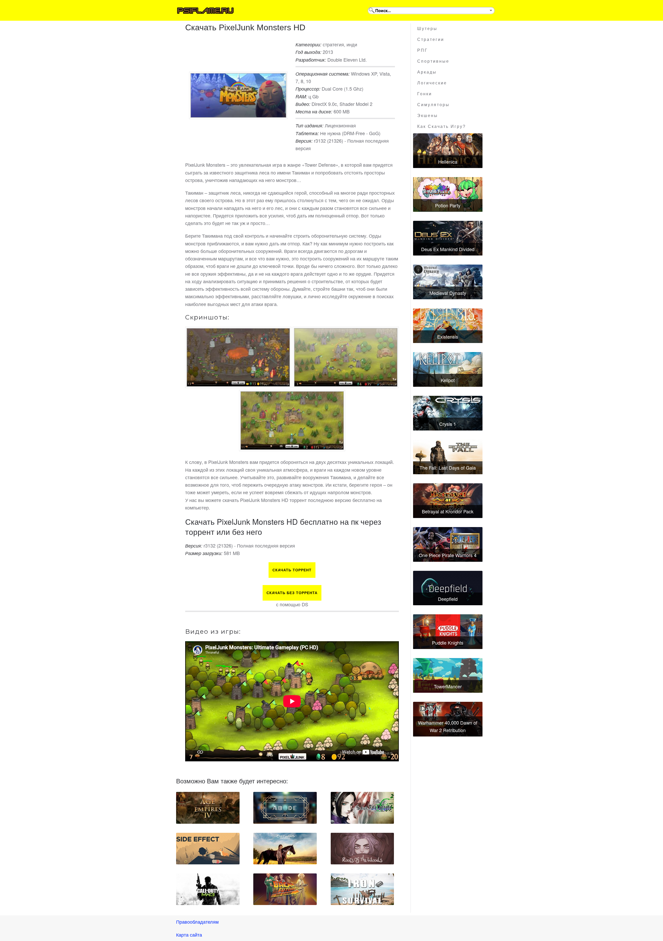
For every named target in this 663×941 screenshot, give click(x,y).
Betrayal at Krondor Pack (447, 511)
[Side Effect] (208, 848)
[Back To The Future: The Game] (285, 889)
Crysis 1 (447, 423)
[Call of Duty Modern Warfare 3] (208, 889)
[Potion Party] (447, 194)
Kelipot (448, 380)
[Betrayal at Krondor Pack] (447, 500)
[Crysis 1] (447, 413)
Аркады (427, 72)
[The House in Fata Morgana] (362, 807)
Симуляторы (433, 105)
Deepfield (448, 598)
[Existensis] (447, 325)
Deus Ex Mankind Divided (447, 249)
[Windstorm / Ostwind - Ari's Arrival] (285, 848)
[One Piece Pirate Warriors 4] (447, 544)
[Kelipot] (447, 369)
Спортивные (433, 61)
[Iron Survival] (362, 889)
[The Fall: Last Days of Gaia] (447, 457)
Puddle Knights (447, 642)
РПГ (422, 50)
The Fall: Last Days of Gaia (448, 467)
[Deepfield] (447, 588)
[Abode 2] (285, 807)
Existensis (447, 336)
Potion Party (447, 205)
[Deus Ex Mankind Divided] (447, 238)
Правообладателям (197, 921)
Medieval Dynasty (447, 292)
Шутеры (427, 28)
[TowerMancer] (447, 675)
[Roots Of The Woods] (362, 848)
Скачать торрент (292, 570)
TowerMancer (448, 686)
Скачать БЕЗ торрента (292, 593)
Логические (432, 83)
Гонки (424, 94)
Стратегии (430, 39)
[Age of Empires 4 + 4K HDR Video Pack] (208, 807)
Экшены (427, 115)
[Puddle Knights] (447, 631)
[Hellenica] (447, 150)
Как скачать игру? (441, 126)
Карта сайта (189, 934)
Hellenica (447, 161)
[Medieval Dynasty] (447, 282)
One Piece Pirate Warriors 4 (448, 555)
